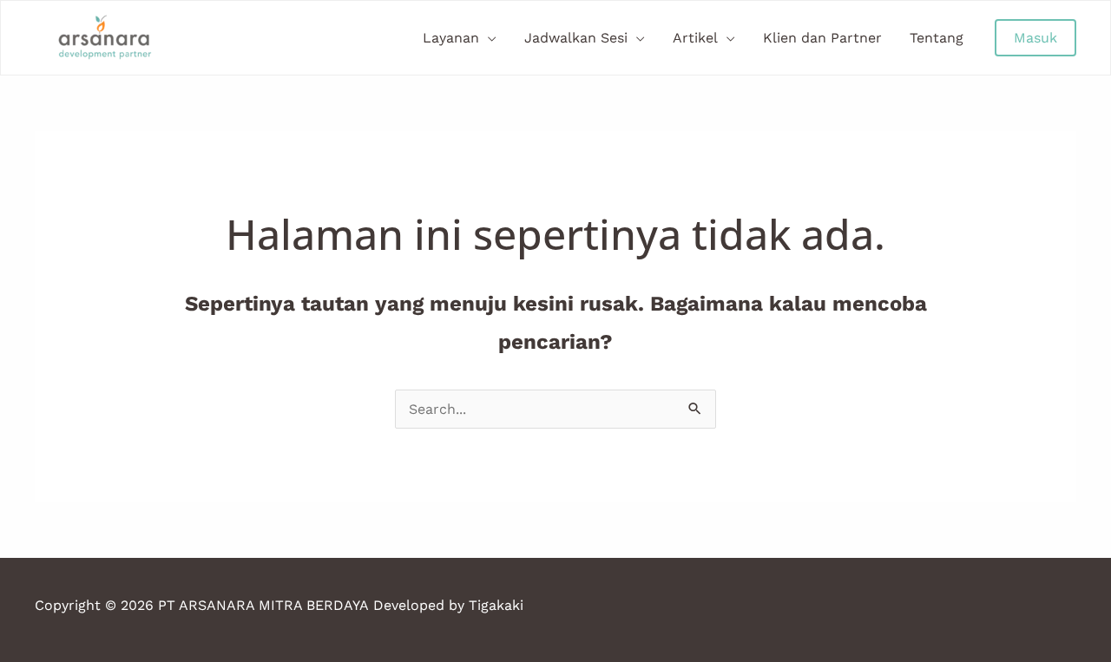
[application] (487, 38)
